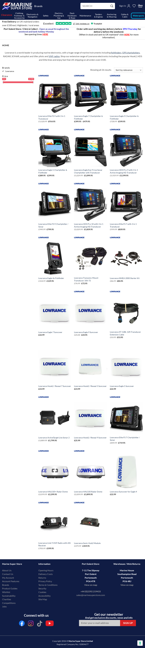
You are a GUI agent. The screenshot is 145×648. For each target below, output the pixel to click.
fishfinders (116, 52)
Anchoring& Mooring (111, 15)
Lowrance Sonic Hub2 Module (87, 543)
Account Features (10, 581)
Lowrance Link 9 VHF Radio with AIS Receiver (54, 544)
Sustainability (8, 595)
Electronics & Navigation (32, 15)
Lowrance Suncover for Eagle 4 (123, 491)
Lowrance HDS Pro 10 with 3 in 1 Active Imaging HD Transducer (88, 225)
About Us (6, 570)
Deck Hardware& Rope (72, 15)
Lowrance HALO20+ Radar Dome (53, 491)
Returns (42, 577)
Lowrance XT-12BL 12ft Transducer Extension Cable (125, 333)
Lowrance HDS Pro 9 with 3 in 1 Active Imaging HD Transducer (124, 171)
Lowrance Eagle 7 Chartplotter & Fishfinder (88, 117)
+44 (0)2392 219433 (91, 591)
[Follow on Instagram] (31, 624)
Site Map (42, 599)
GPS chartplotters (131, 52)
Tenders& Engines (98, 15)
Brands (38, 6)
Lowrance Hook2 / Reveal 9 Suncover (90, 437)
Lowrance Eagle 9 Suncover (86, 332)
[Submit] (112, 6)
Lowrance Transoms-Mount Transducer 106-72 (86, 279)
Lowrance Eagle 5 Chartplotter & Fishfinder (52, 171)
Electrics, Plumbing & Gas (59, 15)
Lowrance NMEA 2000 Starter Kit (124, 278)
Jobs (4, 606)
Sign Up (128, 622)
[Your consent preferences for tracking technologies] (140, 643)
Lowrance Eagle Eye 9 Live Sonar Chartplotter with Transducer (88, 171)
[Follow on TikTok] (40, 624)
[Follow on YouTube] (50, 624)
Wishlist (6, 592)
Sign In (122, 5)
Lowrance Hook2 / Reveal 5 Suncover (90, 386)
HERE (127, 34)
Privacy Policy (45, 581)
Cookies (42, 592)
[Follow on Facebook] (22, 624)
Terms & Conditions (47, 585)
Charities (6, 599)
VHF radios (54, 56)
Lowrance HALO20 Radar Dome (88, 491)
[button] (140, 6)
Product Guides (9, 588)
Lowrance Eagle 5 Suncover (122, 386)
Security (42, 588)
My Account (8, 577)
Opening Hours (45, 570)
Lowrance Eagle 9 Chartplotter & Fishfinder (124, 117)
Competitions (9, 603)
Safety (45, 15)
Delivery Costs (45, 574)
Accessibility (44, 595)
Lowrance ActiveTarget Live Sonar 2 (54, 437)
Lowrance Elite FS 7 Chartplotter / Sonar (125, 438)
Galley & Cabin (124, 15)
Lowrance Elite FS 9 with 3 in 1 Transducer (51, 117)
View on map (90, 585)
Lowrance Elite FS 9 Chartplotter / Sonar (53, 225)
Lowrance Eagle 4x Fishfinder (51, 278)
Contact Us (7, 574)
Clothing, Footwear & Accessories (19, 15)
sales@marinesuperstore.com (90, 595)
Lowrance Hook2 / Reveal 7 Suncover (54, 386)
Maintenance (85, 15)
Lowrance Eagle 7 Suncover (50, 332)
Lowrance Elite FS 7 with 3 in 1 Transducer (123, 225)
